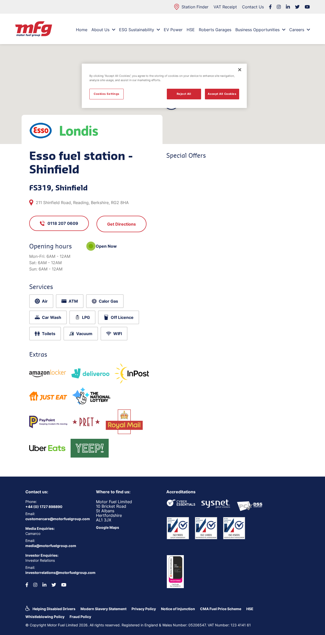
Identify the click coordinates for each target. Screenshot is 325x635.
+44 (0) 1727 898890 (43, 506)
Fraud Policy (80, 616)
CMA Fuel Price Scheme (220, 609)
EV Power (173, 29)
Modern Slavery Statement (103, 609)
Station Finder (195, 6)
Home (81, 29)
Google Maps (107, 527)
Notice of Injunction (178, 609)
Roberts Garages (215, 29)
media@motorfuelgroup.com (50, 545)
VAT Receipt (225, 6)
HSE (191, 29)
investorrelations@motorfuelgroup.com (56, 572)
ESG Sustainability (136, 29)
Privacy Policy (144, 609)
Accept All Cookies (222, 94)
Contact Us (253, 6)
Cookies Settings (106, 94)
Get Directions (121, 224)
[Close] (239, 69)
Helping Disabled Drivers (53, 609)
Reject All (184, 94)
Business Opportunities (257, 29)
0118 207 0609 (62, 223)
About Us (100, 29)
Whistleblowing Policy (44, 616)
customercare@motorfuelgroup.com (56, 519)
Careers (296, 29)
